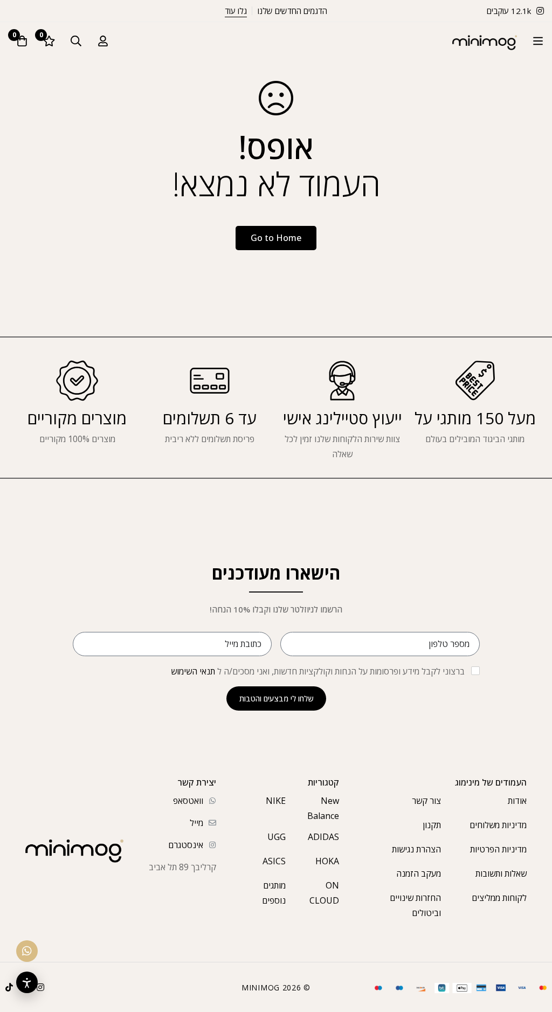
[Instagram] (40, 987)
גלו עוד (236, 10)
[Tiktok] (9, 987)
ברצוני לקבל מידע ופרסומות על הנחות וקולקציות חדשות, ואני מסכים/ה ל (318, 671)
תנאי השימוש (193, 671)
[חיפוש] (76, 41)
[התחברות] (102, 41)
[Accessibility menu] (27, 982)
